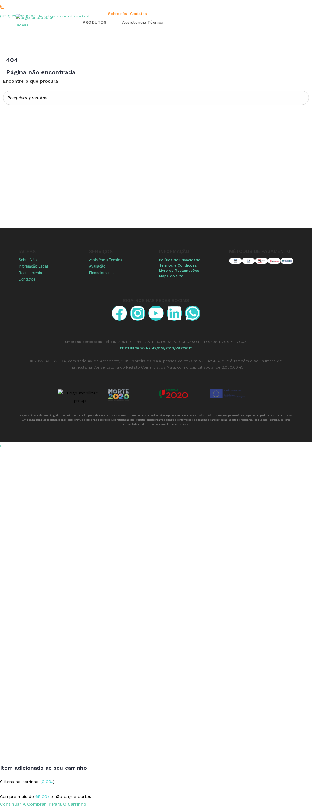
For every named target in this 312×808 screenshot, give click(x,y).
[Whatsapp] (192, 313)
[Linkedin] (174, 313)
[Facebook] (119, 313)
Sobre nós (117, 14)
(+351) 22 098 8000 (44, 16)
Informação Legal (33, 266)
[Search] (302, 98)
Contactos (27, 279)
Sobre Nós (28, 260)
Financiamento (101, 273)
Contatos (138, 14)
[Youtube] (156, 313)
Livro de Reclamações (179, 270)
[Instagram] (137, 313)
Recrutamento (30, 273)
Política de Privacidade (179, 260)
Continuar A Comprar (23, 804)
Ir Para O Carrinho (67, 804)
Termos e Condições (178, 265)
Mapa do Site (171, 276)
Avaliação (97, 266)
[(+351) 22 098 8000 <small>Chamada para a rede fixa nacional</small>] (2, 7)
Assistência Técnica (105, 260)
